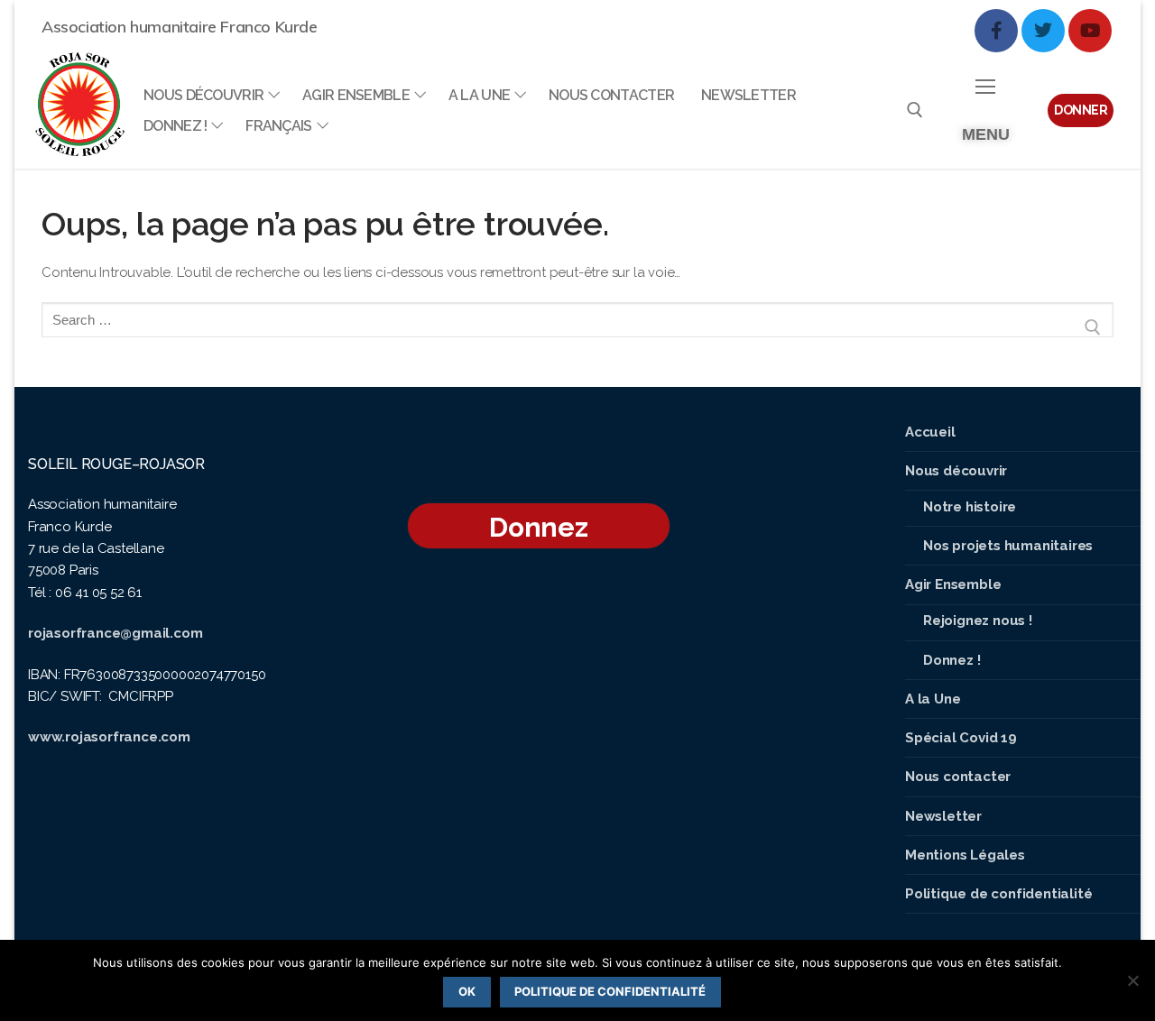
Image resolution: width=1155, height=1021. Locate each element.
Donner (1080, 110)
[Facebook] (996, 30)
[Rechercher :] (577, 327)
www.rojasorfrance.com (109, 737)
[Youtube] (1090, 30)
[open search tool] (915, 110)
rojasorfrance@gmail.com (115, 633)
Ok (467, 991)
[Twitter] (1043, 30)
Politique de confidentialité (610, 991)
